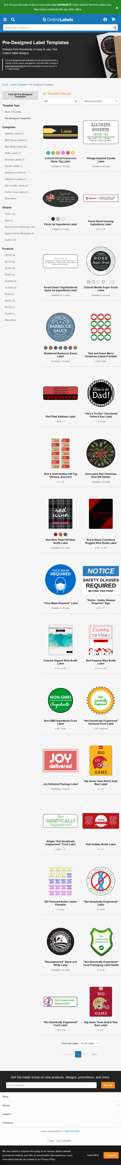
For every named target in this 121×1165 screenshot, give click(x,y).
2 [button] (85, 1054)
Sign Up (108, 1085)
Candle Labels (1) (14, 166)
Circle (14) (10, 213)
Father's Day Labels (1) (16, 192)
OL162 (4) (10, 255)
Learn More (93, 1155)
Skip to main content (11, 7)
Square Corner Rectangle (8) (19, 233)
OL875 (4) (10, 274)
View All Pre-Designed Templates (20, 95)
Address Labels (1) (14, 133)
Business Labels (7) (15, 159)
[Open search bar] (13, 19)
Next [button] (94, 1054)
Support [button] (7, 1114)
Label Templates (18, 84)
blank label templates (14, 66)
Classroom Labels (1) (15, 179)
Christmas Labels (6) (15, 172)
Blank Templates (13, 111)
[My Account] (105, 19)
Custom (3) (10, 239)
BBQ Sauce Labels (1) (16, 140)
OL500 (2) (10, 300)
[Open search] (115, 28)
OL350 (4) (10, 268)
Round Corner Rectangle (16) (20, 226)
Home (5, 84)
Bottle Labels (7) (13, 153)
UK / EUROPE (64, 1140)
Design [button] (6, 1105)
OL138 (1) (10, 307)
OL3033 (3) (10, 287)
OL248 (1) (10, 313)
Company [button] (8, 1122)
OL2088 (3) (10, 281)
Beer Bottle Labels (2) (16, 146)
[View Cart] (113, 19)
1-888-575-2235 (71, 1131)
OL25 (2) (9, 294)
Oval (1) (9, 220)
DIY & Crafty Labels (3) (16, 185)
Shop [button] (5, 1096)
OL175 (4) (10, 261)
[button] (5, 19)
